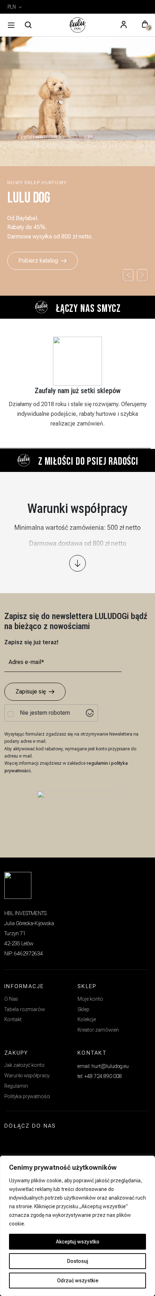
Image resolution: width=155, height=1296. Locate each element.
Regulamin (16, 1086)
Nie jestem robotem (45, 713)
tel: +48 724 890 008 (100, 1076)
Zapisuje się (30, 691)
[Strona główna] (77, 25)
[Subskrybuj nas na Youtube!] (46, 1142)
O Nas (11, 999)
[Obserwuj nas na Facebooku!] (29, 1142)
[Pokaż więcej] (77, 563)
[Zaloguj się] (123, 25)
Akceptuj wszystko (77, 1242)
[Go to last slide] (128, 275)
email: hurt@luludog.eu (103, 1066)
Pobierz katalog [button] (38, 260)
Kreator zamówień (98, 1030)
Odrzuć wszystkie (77, 1280)
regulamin (98, 763)
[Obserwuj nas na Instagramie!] (13, 1142)
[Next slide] (142, 275)
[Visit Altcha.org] (90, 713)
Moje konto (90, 999)
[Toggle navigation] (11, 25)
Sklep (83, 1009)
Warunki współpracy (26, 1075)
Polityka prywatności (27, 1096)
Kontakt (13, 1019)
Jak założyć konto (24, 1065)
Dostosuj (77, 1261)
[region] (77, 1226)
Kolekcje (87, 1019)
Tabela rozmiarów (24, 1009)
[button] (145, 25)
